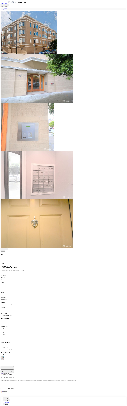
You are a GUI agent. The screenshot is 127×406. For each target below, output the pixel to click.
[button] (63, 32)
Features (5, 9)
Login (2, 6)
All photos (3, 250)
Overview (5, 8)
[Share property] (7, 249)
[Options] (2, 249)
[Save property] (4, 249)
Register (5, 6)
